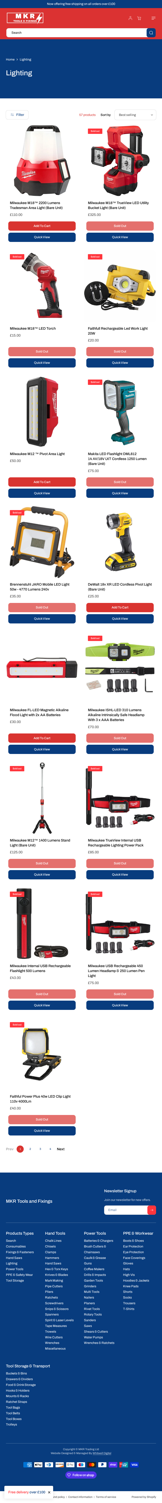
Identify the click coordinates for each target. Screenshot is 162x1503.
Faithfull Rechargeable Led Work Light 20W (118, 331)
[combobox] (81, 32)
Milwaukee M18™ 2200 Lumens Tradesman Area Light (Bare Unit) (36, 205)
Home (10, 59)
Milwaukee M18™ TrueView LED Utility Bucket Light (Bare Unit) (118, 205)
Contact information (80, 1497)
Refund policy (56, 1497)
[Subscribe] (151, 1210)
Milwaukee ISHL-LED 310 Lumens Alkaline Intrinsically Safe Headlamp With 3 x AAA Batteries (116, 715)
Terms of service (106, 1497)
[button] (151, 18)
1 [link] (20, 1149)
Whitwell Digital (102, 1453)
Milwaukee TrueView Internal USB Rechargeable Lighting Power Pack (116, 842)
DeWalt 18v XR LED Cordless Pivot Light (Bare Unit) (120, 586)
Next (60, 1149)
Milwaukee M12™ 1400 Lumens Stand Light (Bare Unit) (40, 842)
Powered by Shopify (144, 1497)
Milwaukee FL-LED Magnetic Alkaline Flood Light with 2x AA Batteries (39, 712)
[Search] (151, 32)
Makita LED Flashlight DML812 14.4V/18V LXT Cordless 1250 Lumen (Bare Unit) (117, 459)
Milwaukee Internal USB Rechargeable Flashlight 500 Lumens (40, 968)
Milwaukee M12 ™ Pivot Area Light (37, 454)
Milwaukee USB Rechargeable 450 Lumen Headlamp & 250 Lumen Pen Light (116, 971)
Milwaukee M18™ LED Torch (33, 328)
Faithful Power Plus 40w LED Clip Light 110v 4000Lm (40, 1098)
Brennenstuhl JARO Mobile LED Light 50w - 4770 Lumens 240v (39, 586)
